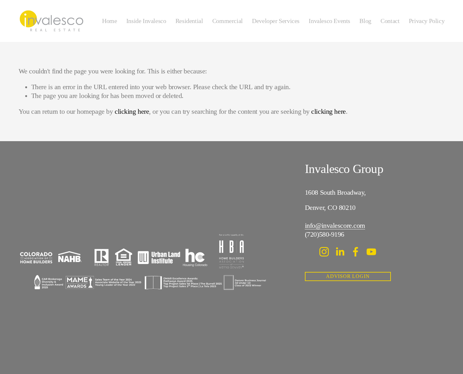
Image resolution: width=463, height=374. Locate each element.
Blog (365, 20)
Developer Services (276, 20)
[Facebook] (356, 252)
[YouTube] (371, 252)
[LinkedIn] (340, 252)
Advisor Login (348, 276)
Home (109, 20)
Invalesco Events (329, 20)
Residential (189, 20)
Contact (389, 20)
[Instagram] (324, 252)
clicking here (132, 111)
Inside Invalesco (146, 20)
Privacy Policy (426, 20)
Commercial (227, 20)
